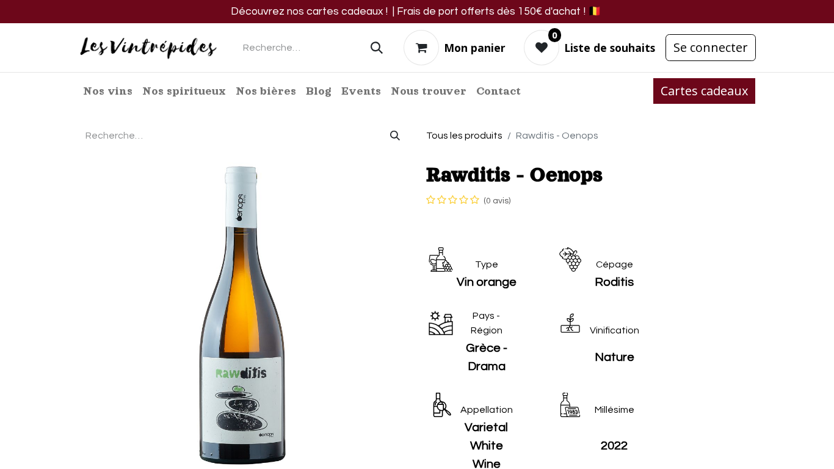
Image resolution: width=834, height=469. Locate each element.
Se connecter (710, 47)
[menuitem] (107, 91)
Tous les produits (464, 135)
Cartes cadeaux (704, 90)
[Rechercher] (376, 47)
